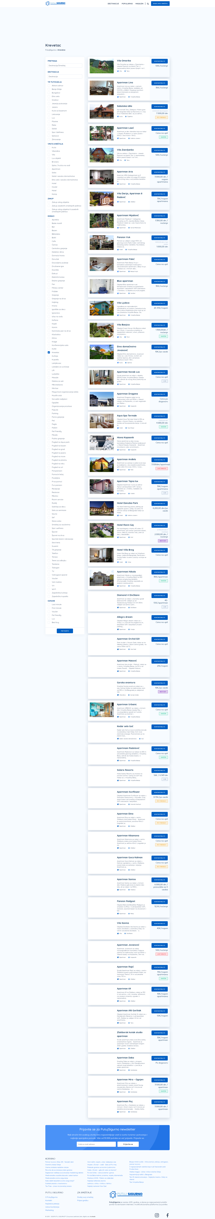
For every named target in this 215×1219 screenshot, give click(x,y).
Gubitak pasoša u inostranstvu (56, 1183)
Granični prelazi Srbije (53, 1165)
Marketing (49, 1210)
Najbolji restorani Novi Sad (96, 1186)
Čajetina (129, 116)
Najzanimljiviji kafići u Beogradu (140, 1174)
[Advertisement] (107, 24)
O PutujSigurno (51, 1197)
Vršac (129, 562)
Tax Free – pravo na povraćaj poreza (58, 1186)
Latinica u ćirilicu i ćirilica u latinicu (99, 1183)
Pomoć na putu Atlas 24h (54, 1162)
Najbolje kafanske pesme (96, 1181)
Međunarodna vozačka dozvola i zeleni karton (61, 1175)
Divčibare (133, 607)
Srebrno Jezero (135, 138)
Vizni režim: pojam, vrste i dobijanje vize (101, 1162)
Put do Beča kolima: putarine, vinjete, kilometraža (105, 1175)
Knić (131, 537)
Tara (127, 71)
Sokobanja (133, 1070)
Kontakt (48, 1200)
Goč (142, 738)
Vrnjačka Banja (135, 97)
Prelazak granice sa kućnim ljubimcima (101, 1167)
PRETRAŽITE (65, 631)
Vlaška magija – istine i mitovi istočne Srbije (145, 1172)
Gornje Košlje (134, 695)
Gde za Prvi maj (110, 1165)
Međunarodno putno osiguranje (56, 1178)
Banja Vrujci (134, 271)
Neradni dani (69, 1162)
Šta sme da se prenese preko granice (58, 1170)
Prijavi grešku (82, 1200)
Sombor (132, 293)
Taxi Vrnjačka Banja (136, 1182)
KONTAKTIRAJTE (159, 61)
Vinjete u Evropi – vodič (95, 1165)
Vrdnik (132, 493)
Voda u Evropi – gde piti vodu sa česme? (101, 1170)
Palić (131, 470)
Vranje (132, 629)
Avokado (92, 1216)
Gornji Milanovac (135, 227)
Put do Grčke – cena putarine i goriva (100, 1173)
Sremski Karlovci (135, 804)
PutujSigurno (50, 50)
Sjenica (129, 362)
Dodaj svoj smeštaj (160, 3)
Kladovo (132, 890)
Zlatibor (132, 202)
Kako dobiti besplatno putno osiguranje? (59, 1181)
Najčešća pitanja (52, 1204)
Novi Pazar (130, 428)
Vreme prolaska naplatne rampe (57, 1167)
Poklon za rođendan (106, 1178)
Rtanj (132, 913)
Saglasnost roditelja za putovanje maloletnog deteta (64, 1173)
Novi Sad (133, 649)
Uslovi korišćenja (52, 1207)
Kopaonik (133, 406)
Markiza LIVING (92, 1178)
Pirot (127, 337)
